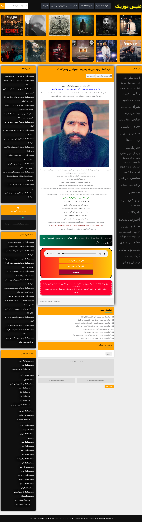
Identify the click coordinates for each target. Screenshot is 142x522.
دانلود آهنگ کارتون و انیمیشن (23, 492)
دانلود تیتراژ (28, 379)
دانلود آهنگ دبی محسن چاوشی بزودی (20, 242)
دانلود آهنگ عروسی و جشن (21, 369)
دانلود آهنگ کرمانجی (25, 483)
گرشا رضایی (132, 255)
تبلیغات (45, 6)
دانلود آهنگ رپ (27, 446)
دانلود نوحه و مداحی (25, 415)
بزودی (30, 438)
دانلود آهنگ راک (25, 400)
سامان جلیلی (131, 133)
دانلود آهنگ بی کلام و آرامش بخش (64, 6)
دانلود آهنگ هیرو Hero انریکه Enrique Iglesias (17, 259)
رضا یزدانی (124, 119)
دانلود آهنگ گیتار (25, 392)
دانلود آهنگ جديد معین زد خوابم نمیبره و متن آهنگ (98, 332)
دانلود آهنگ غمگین (26, 375)
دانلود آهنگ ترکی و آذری (24, 458)
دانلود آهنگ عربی (26, 471)
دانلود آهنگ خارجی (26, 434)
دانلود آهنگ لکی (27, 463)
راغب (130, 107)
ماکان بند (129, 171)
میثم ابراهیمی (129, 242)
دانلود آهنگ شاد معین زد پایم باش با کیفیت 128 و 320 (97, 317)
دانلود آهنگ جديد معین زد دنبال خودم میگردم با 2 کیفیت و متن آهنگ (93, 335)
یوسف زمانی (130, 262)
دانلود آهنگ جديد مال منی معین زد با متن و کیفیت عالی (97, 338)
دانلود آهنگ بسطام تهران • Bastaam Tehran (18, 76)
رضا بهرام (124, 107)
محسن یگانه (123, 201)
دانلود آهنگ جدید (102, 6)
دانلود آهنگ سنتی (26, 442)
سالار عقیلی (130, 126)
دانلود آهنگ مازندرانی (25, 475)
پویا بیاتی (126, 249)
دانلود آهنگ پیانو (25, 396)
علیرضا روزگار (135, 158)
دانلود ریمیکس (27, 429)
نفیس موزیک (105, 238)
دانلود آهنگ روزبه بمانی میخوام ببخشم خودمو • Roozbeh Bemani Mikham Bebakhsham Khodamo (18, 176)
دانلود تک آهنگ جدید (103, 76)
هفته (22, 218)
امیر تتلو (123, 83)
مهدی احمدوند (130, 232)
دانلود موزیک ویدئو (26, 467)
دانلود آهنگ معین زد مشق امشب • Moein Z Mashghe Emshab (94, 323)
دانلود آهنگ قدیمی (26, 425)
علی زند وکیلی (126, 162)
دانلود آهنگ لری (27, 454)
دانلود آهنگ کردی (26, 450)
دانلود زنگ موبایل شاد (23, 504)
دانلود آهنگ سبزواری (25, 479)
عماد (137, 166)
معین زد (76, 272)
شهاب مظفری (125, 153)
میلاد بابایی (136, 250)
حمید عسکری (135, 100)
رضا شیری (134, 113)
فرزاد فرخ (130, 167)
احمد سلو (134, 77)
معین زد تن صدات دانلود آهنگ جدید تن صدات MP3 (98, 329)
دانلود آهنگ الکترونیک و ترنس (20, 404)
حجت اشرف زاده (127, 94)
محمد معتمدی (135, 205)
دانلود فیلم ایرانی (26, 488)
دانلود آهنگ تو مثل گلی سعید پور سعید (20, 296)
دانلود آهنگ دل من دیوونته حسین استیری (19, 325)
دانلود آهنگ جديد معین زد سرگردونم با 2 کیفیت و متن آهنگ (96, 320)
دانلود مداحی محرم (23, 419)
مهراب (123, 236)
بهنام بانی (129, 88)
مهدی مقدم (131, 236)
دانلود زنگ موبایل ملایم (22, 500)
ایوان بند (136, 88)
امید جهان (130, 83)
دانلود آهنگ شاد (86, 6)
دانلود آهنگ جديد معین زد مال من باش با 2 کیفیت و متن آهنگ (95, 326)
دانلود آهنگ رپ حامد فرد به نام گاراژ (20, 246)
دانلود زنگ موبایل (26, 496)
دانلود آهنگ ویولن (24, 388)
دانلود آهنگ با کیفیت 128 (76, 261)
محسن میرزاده (127, 185)
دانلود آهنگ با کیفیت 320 (76, 266)
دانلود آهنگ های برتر (25, 411)
